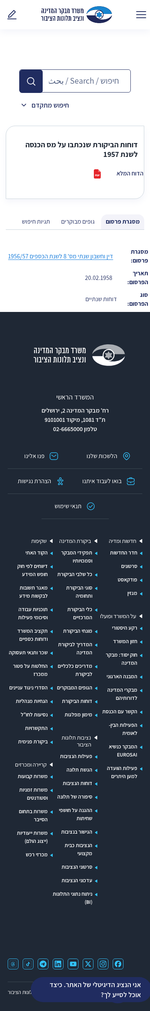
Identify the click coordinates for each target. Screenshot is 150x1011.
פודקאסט (127, 579)
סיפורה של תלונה (74, 796)
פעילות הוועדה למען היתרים (122, 772)
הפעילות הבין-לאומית (123, 728)
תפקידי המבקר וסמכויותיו (76, 556)
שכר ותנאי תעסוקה (28, 652)
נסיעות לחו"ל (34, 714)
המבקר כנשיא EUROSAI (123, 750)
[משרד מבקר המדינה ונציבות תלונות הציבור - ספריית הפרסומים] (76, 14)
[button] (31, 81)
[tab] (122, 221)
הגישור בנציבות (76, 831)
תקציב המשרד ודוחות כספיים (32, 634)
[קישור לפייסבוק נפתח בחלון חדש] (118, 963)
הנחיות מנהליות (32, 701)
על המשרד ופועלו (118, 616)
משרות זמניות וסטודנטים (33, 793)
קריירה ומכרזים (31, 764)
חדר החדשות (123, 552)
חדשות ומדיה (122, 541)
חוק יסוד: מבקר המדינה (121, 658)
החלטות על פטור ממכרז (30, 669)
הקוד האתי (36, 552)
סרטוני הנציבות (77, 866)
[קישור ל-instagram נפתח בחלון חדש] (103, 963)
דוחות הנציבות (77, 783)
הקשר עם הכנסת (119, 711)
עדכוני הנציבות (77, 880)
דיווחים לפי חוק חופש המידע (32, 570)
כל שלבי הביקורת (74, 574)
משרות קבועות (33, 776)
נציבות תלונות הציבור (76, 741)
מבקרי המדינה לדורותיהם (122, 693)
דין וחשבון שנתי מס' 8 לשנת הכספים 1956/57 (60, 256)
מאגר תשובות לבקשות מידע (33, 591)
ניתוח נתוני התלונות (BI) (72, 897)
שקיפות (39, 541)
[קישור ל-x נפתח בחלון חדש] (88, 963)
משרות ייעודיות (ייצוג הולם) (32, 836)
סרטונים (129, 566)
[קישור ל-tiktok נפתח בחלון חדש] (28, 963)
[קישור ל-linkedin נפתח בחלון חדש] (58, 963)
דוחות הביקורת (77, 701)
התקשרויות (36, 728)
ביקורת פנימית (33, 741)
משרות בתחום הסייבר (33, 815)
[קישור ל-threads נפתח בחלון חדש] (13, 963)
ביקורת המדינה (75, 541)
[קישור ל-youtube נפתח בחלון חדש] (73, 963)
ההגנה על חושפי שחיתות (75, 814)
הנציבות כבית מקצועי (78, 849)
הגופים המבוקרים (74, 687)
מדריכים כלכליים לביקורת (75, 669)
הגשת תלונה (79, 769)
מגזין (132, 593)
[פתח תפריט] (141, 14)
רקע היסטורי (124, 627)
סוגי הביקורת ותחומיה (79, 591)
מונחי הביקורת (77, 630)
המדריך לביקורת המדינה (75, 648)
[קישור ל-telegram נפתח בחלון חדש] (43, 963)
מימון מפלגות (78, 714)
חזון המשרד (125, 641)
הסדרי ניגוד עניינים (28, 687)
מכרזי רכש (37, 854)
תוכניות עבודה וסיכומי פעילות (33, 613)
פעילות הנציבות (76, 756)
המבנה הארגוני (122, 676)
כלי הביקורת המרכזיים (79, 613)
